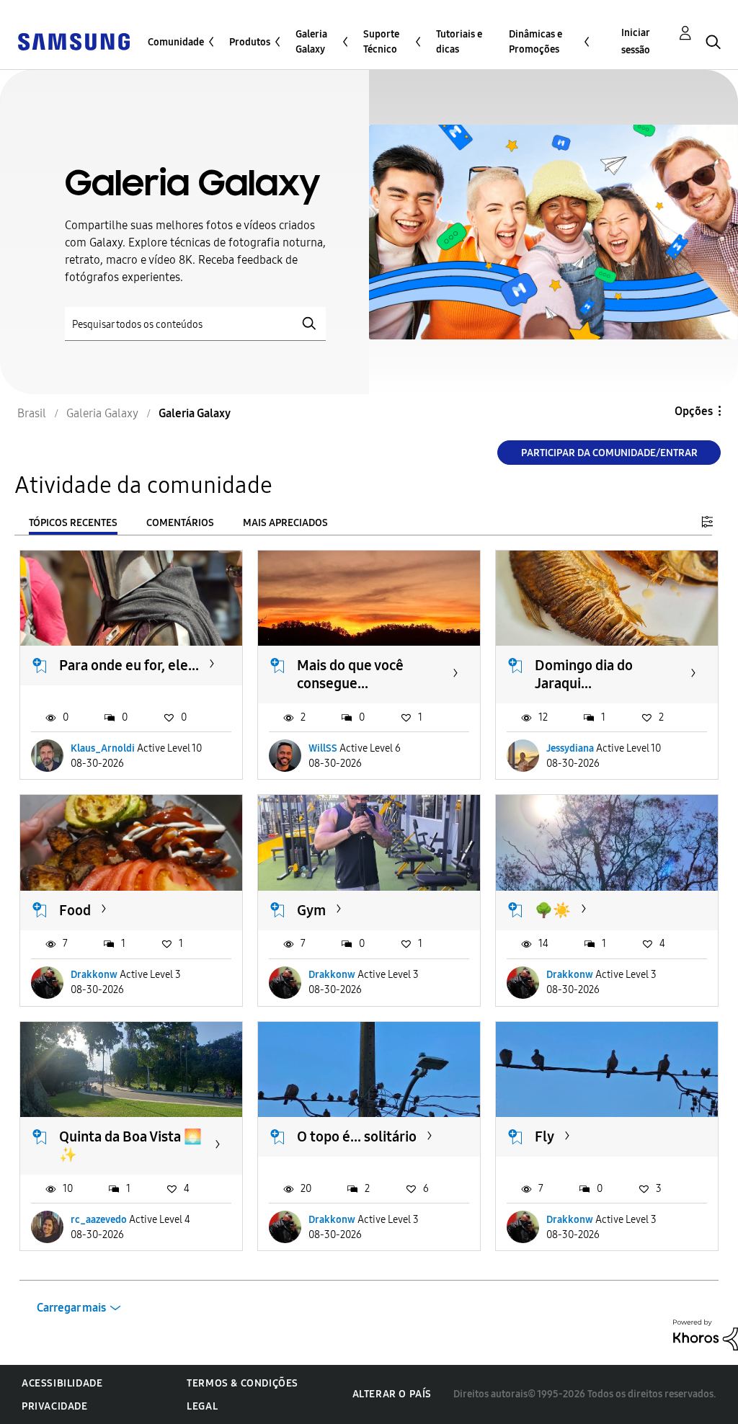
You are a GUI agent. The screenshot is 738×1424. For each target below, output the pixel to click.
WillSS (322, 748)
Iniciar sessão (635, 41)
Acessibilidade (62, 1383)
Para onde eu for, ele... (129, 665)
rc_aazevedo (99, 1220)
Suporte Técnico (381, 41)
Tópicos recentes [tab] (73, 523)
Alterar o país (392, 1394)
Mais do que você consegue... (350, 674)
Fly (544, 1136)
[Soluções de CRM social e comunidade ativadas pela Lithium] (705, 1334)
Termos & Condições (242, 1383)
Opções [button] (694, 411)
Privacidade (55, 1406)
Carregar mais (71, 1307)
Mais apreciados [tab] (285, 523)
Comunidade (176, 42)
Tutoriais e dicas (459, 41)
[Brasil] (73, 41)
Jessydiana (570, 748)
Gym (311, 910)
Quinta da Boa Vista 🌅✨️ (130, 1145)
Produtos (249, 42)
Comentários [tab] (180, 523)
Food (75, 910)
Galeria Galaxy (311, 41)
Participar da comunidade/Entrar (609, 453)
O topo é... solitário (357, 1136)
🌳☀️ (553, 910)
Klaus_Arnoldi (103, 748)
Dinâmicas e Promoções (535, 41)
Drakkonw (94, 975)
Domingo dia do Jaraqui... (584, 674)
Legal (202, 1406)
